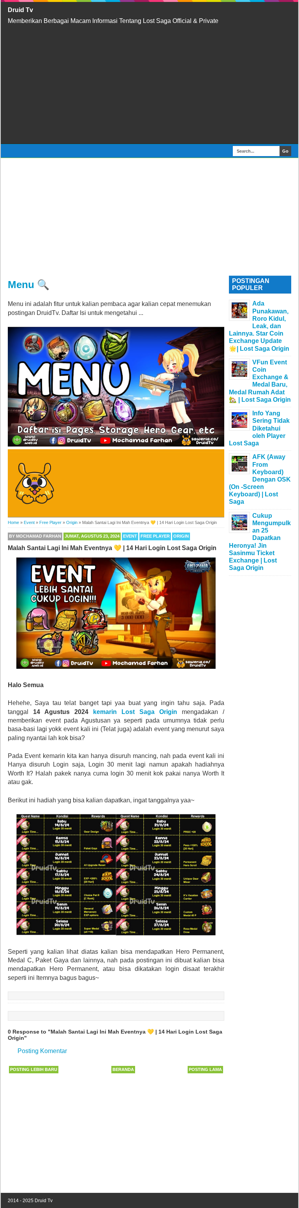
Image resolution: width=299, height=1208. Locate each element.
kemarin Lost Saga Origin (137, 712)
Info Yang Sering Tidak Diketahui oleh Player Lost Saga (259, 428)
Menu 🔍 (28, 284)
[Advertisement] (149, 84)
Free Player (155, 536)
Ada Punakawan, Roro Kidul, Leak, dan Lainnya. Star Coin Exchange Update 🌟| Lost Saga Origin (259, 326)
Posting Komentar (42, 1051)
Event (130, 536)
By (35, 536)
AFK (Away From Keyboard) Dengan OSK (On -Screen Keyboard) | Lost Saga (260, 479)
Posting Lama (205, 1069)
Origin (181, 536)
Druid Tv (20, 10)
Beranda (123, 1069)
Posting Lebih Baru (33, 1069)
